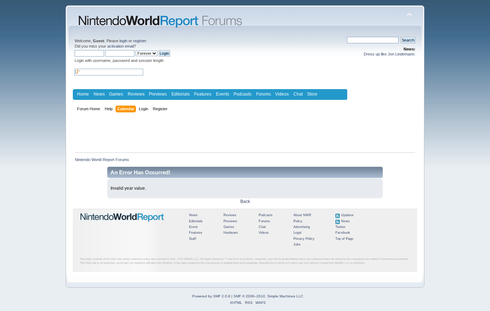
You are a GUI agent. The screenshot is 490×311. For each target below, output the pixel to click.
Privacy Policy (304, 238)
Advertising (301, 227)
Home (83, 94)
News (99, 94)
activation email (120, 46)
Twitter (340, 227)
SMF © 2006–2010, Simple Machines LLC (268, 296)
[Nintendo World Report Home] (122, 224)
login (123, 41)
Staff (192, 238)
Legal (297, 232)
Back (245, 201)
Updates (347, 215)
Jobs (297, 244)
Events (222, 94)
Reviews (136, 94)
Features (202, 94)
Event (193, 227)
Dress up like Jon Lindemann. (389, 54)
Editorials (180, 94)
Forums (263, 94)
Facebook (342, 232)
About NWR (302, 215)
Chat (298, 94)
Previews (158, 94)
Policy (297, 221)
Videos (282, 94)
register (139, 41)
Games (116, 94)
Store (312, 94)
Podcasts (242, 94)
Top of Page (344, 238)
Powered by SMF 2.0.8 (211, 296)
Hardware (230, 232)
